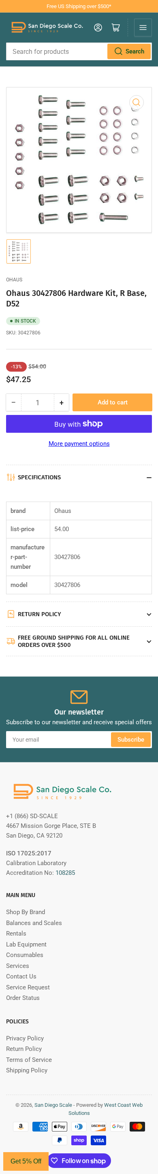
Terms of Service (29, 1059)
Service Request (28, 987)
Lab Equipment (26, 944)
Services (17, 966)
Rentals (16, 933)
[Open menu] (143, 27)
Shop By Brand (25, 912)
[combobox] (79, 51)
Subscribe (130, 739)
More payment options (79, 443)
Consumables (24, 955)
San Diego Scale (53, 1105)
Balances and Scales (34, 923)
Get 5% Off (26, 1161)
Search (135, 51)
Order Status (23, 998)
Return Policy (24, 1049)
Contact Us (21, 976)
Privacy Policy (25, 1038)
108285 (65, 872)
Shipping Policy (26, 1070)
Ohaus (14, 280)
